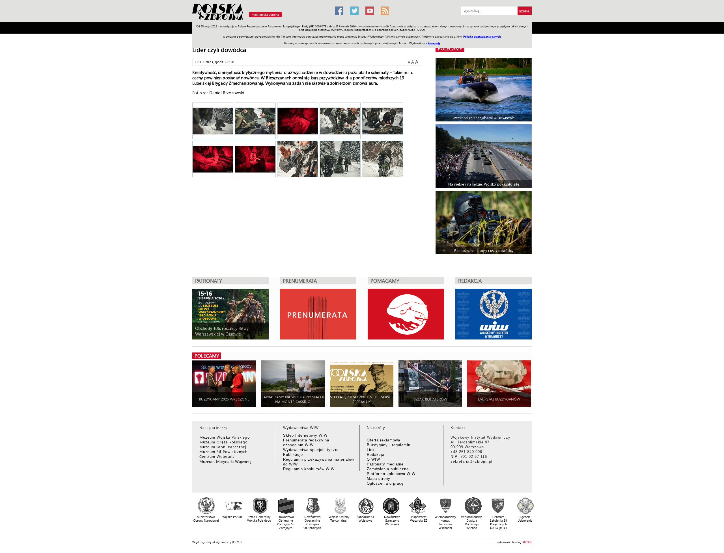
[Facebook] (339, 10)
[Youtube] (369, 10)
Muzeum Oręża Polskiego (223, 441)
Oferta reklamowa (383, 440)
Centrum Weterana (217, 456)
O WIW (373, 459)
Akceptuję (434, 43)
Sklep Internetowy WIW (305, 435)
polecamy (450, 48)
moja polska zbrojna (265, 14)
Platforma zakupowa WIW (391, 474)
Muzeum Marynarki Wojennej (225, 461)
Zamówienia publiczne (388, 469)
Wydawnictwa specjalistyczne (311, 450)
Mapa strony (378, 478)
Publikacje (293, 454)
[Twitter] (354, 10)
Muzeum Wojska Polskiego (224, 437)
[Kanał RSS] (385, 10)
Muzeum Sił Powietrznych (223, 451)
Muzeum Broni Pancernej (222, 446)
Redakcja (375, 454)
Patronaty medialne (385, 464)
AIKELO (527, 542)
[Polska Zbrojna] (260, 20)
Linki (371, 450)
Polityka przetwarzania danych (482, 36)
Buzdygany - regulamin (388, 445)
